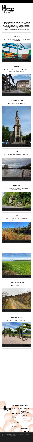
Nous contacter (16, 408)
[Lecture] (4, 60)
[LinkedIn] (28, 431)
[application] (16, 60)
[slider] (27, 60)
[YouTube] (25, 431)
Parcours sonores (14, 425)
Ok (16, 439)
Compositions (16, 420)
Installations (15, 422)
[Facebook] (22, 431)
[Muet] (24, 60)
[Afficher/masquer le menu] (29, 13)
